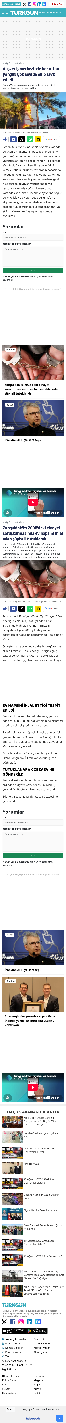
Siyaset (6, 1389)
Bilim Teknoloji (10, 1376)
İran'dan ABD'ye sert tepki (23, 440)
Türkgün (7, 63)
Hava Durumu (13, 1343)
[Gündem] (33, 362)
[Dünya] (33, 417)
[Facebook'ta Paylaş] (13, 139)
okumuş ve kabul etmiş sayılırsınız (28, 278)
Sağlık (37, 1384)
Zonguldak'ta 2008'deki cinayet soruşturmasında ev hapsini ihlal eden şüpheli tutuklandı (32, 389)
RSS (11, 1409)
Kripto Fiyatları (42, 1347)
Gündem (19, 63)
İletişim (38, 1393)
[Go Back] (59, 1418)
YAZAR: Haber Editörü (40, 132)
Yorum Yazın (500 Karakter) (17, 243)
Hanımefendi (9, 1393)
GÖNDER (33, 270)
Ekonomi (39, 1339)
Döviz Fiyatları (42, 1343)
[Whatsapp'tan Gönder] (30, 139)
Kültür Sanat (9, 1380)
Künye (37, 1389)
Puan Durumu (13, 1352)
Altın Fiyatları (41, 1352)
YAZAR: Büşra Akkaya (41, 601)
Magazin (39, 1380)
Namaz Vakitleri (14, 1347)
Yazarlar (10, 1356)
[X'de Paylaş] (21, 139)
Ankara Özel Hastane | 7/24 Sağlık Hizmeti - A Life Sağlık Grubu (17, 1365)
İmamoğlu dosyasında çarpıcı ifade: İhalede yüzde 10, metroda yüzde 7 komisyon (30, 1020)
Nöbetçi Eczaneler (15, 1339)
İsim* (5, 232)
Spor (5, 1384)
